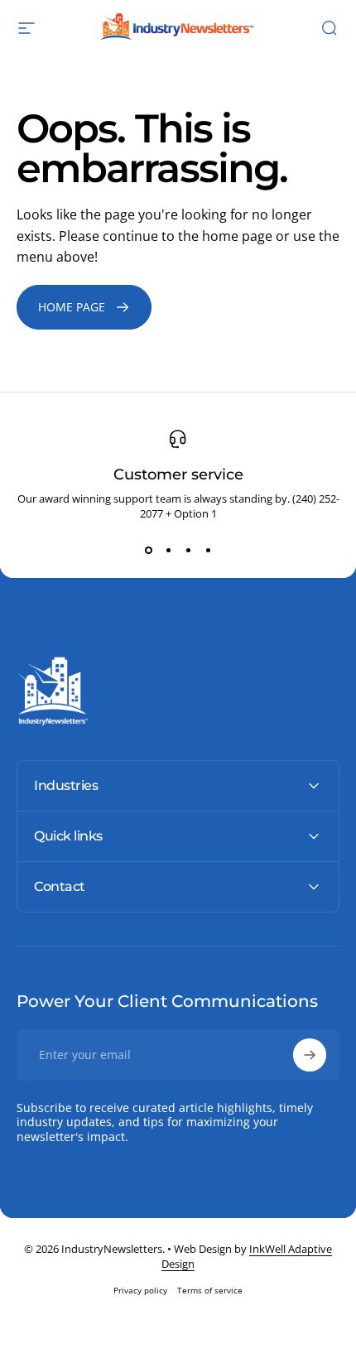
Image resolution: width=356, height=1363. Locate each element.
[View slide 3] (188, 551)
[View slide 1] (148, 551)
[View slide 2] (168, 551)
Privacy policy (140, 1290)
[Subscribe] (309, 1055)
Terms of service (210, 1290)
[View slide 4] (208, 551)
